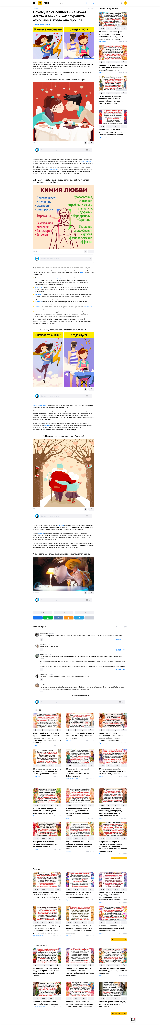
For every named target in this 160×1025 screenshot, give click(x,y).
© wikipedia (35, 251)
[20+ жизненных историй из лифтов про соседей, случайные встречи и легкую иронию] (113, 756)
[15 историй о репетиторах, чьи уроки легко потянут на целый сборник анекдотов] (113, 913)
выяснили (41, 533)
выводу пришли (86, 161)
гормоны (81, 272)
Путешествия (102, 41)
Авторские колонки (38, 815)
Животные (69, 978)
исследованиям (88, 307)
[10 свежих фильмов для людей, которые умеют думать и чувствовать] (113, 989)
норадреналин (53, 169)
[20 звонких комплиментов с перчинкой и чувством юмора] (47, 989)
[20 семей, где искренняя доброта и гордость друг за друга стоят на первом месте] (113, 956)
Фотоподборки (37, 978)
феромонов (77, 312)
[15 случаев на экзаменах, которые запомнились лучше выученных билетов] (47, 829)
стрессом (61, 525)
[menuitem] (61, 3)
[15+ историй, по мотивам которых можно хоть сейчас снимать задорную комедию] (113, 117)
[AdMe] (43, 3)
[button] (42, 612)
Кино (100, 1009)
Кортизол (37, 307)
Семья (35, 745)
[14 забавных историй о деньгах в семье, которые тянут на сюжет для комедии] (80, 721)
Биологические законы (40, 405)
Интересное (36, 776)
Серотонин (38, 301)
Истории (101, 72)
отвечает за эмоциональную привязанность (55, 278)
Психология (36, 8)
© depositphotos (36, 142)
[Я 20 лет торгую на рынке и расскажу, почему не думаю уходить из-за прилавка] (47, 796)
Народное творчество (105, 137)
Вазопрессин (39, 287)
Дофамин (38, 294)
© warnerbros (36, 592)
